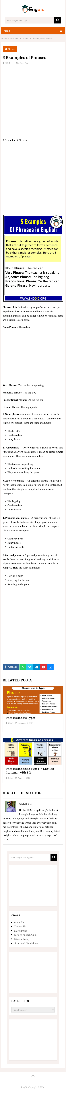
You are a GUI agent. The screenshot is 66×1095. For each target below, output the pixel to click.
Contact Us (20, 926)
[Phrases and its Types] (33, 700)
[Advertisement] (33, 101)
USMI (7, 63)
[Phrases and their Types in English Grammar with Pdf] (33, 751)
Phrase (11, 49)
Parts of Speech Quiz (25, 934)
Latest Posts (20, 930)
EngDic (24, 1087)
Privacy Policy (22, 939)
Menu (7, 30)
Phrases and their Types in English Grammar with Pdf (30, 770)
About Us (19, 922)
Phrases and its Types (20, 718)
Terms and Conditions (26, 943)
